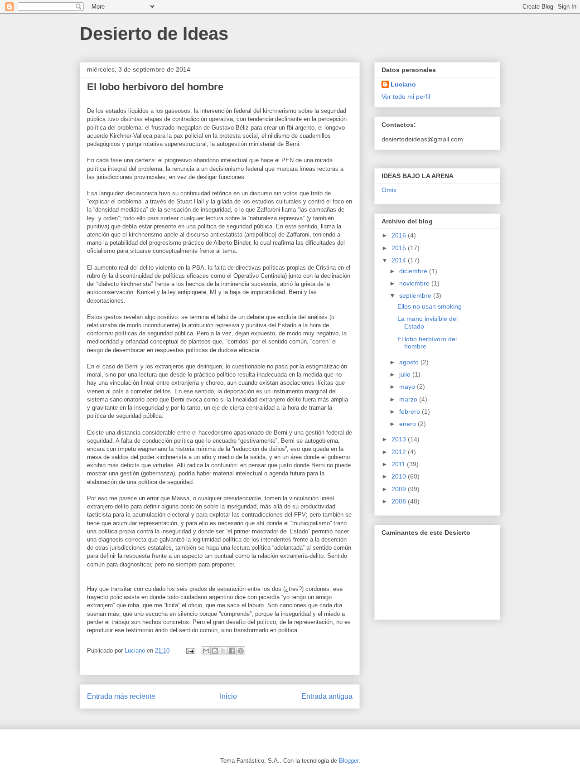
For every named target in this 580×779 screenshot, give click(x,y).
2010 (400, 476)
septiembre (416, 295)
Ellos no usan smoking (429, 306)
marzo (409, 399)
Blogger (348, 760)
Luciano (403, 84)
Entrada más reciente (121, 696)
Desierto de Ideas (154, 34)
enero (408, 423)
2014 (400, 260)
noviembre (415, 283)
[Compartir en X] (223, 650)
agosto (409, 362)
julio (405, 374)
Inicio (228, 696)
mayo (408, 386)
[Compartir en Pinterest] (240, 650)
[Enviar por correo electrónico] (206, 650)
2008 (400, 501)
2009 (400, 489)
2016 (400, 235)
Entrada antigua (327, 696)
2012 (400, 451)
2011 (399, 464)
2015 (400, 248)
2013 (400, 439)
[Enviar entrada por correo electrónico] (189, 650)
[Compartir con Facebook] (232, 650)
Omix (389, 190)
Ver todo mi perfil (406, 96)
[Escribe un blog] (214, 650)
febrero (410, 411)
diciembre (414, 271)
